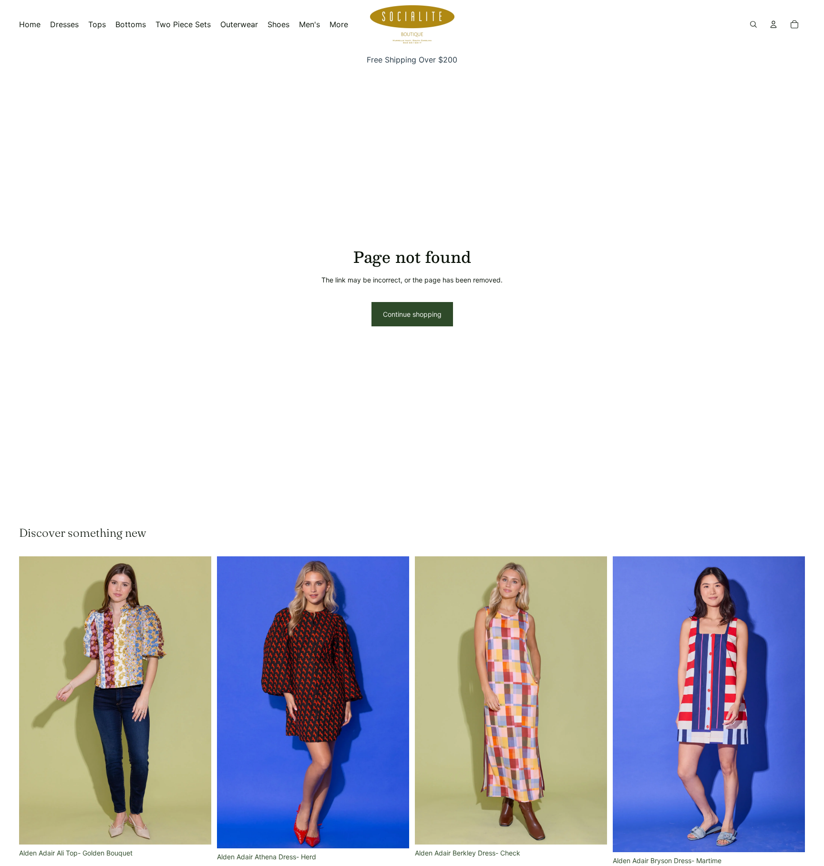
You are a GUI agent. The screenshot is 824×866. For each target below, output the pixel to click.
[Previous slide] (33, 700)
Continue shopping (412, 314)
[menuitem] (339, 24)
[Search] (753, 24)
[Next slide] (197, 700)
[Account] (773, 24)
